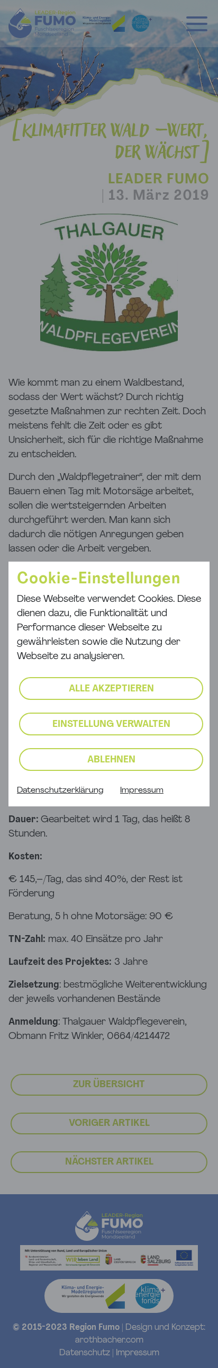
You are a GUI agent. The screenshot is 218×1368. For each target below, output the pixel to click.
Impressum (142, 790)
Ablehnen (111, 760)
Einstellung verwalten (111, 725)
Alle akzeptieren (111, 689)
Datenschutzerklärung (60, 790)
